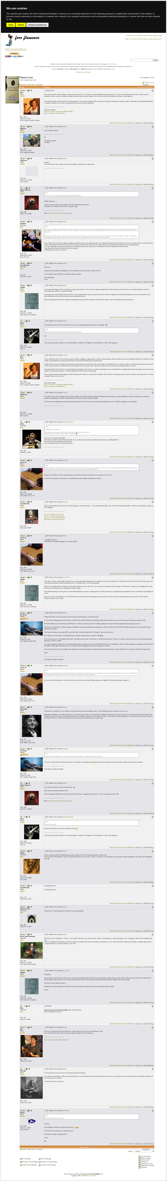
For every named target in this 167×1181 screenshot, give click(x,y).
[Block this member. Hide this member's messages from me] (31, 90)
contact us (113, 69)
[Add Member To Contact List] (28, 90)
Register (155, 35)
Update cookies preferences (83, 72)
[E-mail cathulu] (24, 285)
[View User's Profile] (21, 90)
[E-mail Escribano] (24, 612)
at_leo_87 (66, 577)
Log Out (159, 39)
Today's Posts (128, 39)
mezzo (65, 355)
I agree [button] (10, 25)
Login (160, 35)
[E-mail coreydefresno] (24, 263)
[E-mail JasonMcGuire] (24, 501)
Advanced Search (143, 35)
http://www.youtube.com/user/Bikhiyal (54, 517)
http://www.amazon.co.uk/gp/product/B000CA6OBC (58, 111)
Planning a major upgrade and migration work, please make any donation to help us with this (16, 49)
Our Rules (144, 39)
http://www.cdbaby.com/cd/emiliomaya (54, 113)
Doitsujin (66, 1110)
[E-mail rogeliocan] (24, 158)
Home (150, 35)
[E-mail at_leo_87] (24, 460)
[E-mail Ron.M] (24, 1110)
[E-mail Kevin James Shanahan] (24, 934)
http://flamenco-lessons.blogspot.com (54, 519)
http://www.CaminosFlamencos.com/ (54, 516)
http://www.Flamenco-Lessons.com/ (54, 514)
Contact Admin (152, 39)
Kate (65, 126)
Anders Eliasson (67, 422)
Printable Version (149, 82)
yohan (65, 502)
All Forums (23, 85)
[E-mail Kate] (24, 90)
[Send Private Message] (26, 90)
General (39, 85)
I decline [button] (20, 25)
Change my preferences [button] (37, 25)
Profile (139, 39)
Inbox (134, 39)
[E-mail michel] (24, 851)
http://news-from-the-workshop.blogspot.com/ (60, 213)
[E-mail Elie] (24, 1027)
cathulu (65, 460)
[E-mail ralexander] (24, 707)
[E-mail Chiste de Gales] (24, 906)
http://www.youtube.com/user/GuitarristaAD (56, 1040)
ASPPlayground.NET (90, 1175)
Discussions (31, 85)
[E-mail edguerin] (24, 126)
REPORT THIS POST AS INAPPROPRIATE (122, 123)
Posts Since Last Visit (132, 35)
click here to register (111, 64)
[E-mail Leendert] (24, 221)
